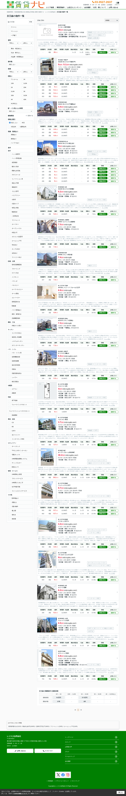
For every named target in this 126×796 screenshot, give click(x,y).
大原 (65, 187)
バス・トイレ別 (16, 352)
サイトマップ (75, 781)
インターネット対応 (18, 439)
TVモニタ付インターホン (19, 450)
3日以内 (13, 126)
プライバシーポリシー (62, 781)
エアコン (14, 389)
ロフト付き (15, 273)
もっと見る (111, 46)
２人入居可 (15, 191)
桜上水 (67, 71)
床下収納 (14, 400)
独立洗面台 (15, 381)
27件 (58, 701)
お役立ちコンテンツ (74, 7)
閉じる (121, 792)
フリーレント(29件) (56, 726)
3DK (12, 95)
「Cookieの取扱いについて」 (20, 793)
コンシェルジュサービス (19, 491)
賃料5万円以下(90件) (42, 726)
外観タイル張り (16, 325)
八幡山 (67, 360)
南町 (65, 552)
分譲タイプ (15, 203)
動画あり (14, 139)
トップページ (69, 737)
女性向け (14, 253)
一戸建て (14, 35)
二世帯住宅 (15, 216)
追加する (113, 52)
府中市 (61, 25)
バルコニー (15, 285)
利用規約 (50, 781)
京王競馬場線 (63, 36)
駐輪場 (14, 306)
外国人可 (14, 232)
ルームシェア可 (16, 241)
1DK (12, 83)
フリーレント (16, 220)
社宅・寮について (99, 7)
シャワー (14, 377)
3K (24, 91)
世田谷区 (61, 102)
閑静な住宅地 (16, 170)
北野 (66, 297)
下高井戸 (65, 60)
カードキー (15, 224)
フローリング (16, 269)
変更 (30, 22)
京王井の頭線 (63, 264)
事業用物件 (61, 7)
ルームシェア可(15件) (71, 726)
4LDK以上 (14, 103)
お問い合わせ (113, 7)
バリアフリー (16, 195)
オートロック (16, 446)
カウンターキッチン (18, 345)
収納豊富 (14, 415)
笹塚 (66, 597)
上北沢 (67, 153)
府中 (66, 34)
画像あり (14, 134)
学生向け (14, 245)
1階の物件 (15, 506)
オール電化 (15, 293)
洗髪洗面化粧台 (16, 373)
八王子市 (61, 285)
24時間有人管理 (17, 474)
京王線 (61, 34)
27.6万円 (84, 697)
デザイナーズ (16, 175)
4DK (25, 99)
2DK (25, 87)
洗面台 (14, 369)
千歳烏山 (67, 111)
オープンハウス (16, 228)
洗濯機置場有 (16, 318)
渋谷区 (61, 450)
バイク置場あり (16, 310)
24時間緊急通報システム (19, 459)
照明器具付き (16, 302)
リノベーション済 (17, 179)
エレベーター (16, 297)
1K (24, 79)
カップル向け (16, 249)
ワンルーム (14, 79)
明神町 (66, 483)
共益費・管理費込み (17, 57)
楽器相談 (14, 162)
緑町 (64, 651)
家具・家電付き (16, 314)
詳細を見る (102, 52)
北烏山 (66, 318)
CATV (13, 431)
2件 (85, 701)
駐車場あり (15, 498)
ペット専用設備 (16, 158)
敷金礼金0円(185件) (29, 726)
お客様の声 (68, 747)
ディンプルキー (16, 463)
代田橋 (67, 196)
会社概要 (87, 7)
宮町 (64, 25)
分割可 (14, 199)
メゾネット (15, 277)
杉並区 (61, 60)
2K (12, 87)
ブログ (67, 751)
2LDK (12, 91)
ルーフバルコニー (17, 289)
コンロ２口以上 (16, 333)
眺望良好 (14, 212)
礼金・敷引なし (16, 52)
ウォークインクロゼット (19, 404)
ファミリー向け (16, 257)
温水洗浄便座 (16, 365)
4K (12, 99)
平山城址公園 (69, 429)
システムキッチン (17, 341)
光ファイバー (16, 435)
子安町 (66, 285)
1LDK (25, 83)
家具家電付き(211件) (14, 726)
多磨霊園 (67, 662)
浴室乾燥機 (15, 361)
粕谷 (65, 102)
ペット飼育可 (16, 154)
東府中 (67, 660)
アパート (14, 27)
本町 (64, 450)
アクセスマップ (70, 756)
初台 (66, 459)
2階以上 (14, 502)
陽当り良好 (15, 166)
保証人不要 (15, 183)
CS (13, 422)
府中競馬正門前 (73, 36)
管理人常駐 (15, 208)
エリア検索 (50, 7)
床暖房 (14, 393)
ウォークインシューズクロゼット (19, 411)
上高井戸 (65, 351)
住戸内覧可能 (16, 486)
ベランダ (14, 281)
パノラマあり (15, 143)
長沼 (66, 395)
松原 (65, 252)
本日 (23, 122)
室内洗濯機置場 (16, 264)
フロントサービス (17, 478)
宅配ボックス (16, 454)
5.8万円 (58, 697)
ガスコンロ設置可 (17, 236)
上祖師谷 (66, 220)
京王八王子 (68, 295)
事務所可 (14, 187)
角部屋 (14, 519)
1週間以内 (23, 126)
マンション (14, 31)
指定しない (14, 122)
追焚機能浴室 (16, 357)
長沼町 (66, 417)
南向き (14, 514)
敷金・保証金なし (16, 48)
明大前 (71, 264)
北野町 (66, 384)
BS (13, 426)
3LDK (25, 95)
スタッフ (67, 742)
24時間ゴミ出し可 (17, 482)
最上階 (14, 510)
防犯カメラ (15, 467)
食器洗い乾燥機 (16, 337)
